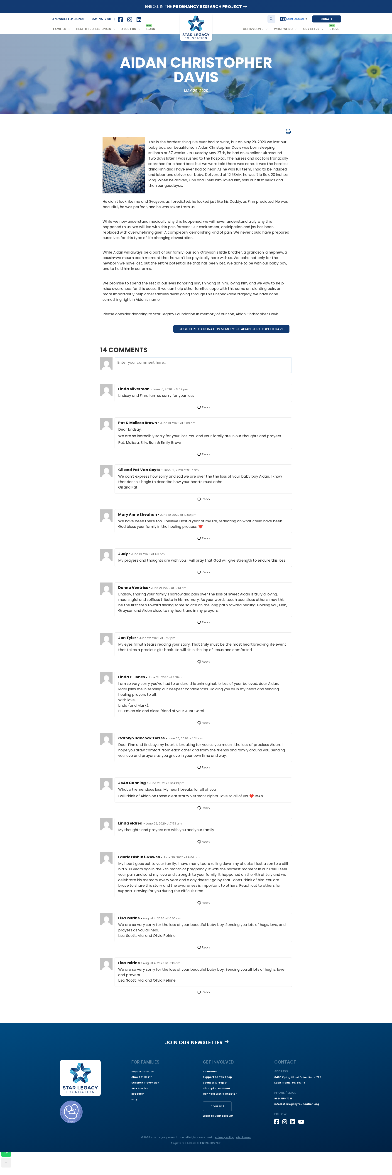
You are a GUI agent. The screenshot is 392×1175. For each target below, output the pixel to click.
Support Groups (142, 1071)
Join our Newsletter (194, 1042)
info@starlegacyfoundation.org (296, 1104)
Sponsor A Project (215, 1082)
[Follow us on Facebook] (278, 1121)
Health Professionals (93, 29)
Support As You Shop (217, 1077)
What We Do (283, 29)
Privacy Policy (224, 1137)
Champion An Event (216, 1088)
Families (59, 29)
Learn (150, 29)
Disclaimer (243, 1137)
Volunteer (210, 1071)
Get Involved (253, 29)
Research (138, 1094)
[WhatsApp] (6, 1152)
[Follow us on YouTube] (302, 1121)
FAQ (134, 1099)
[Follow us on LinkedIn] (294, 1121)
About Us (128, 29)
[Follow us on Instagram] (286, 1121)
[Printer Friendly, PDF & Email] (288, 131)
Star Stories (139, 1088)
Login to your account (218, 1116)
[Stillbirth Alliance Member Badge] (71, 1112)
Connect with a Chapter (220, 1094)
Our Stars (311, 29)
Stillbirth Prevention (145, 1082)
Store (334, 29)
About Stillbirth (141, 1077)
